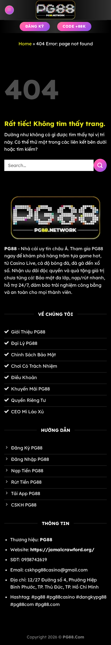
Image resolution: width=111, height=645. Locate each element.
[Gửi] (100, 165)
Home (25, 43)
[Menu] (9, 10)
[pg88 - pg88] (55, 10)
